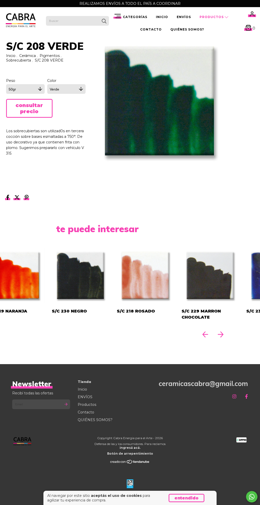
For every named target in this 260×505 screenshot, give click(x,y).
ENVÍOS (184, 17)
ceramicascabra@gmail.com (203, 383)
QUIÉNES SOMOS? (187, 29)
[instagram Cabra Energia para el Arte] (234, 396)
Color (51, 80)
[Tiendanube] (130, 463)
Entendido (186, 498)
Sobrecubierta (18, 60)
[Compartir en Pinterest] (26, 198)
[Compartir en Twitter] (17, 198)
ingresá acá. (130, 448)
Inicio (162, 17)
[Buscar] (104, 21)
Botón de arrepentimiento (130, 453)
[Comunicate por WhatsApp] (251, 496)
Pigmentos (50, 55)
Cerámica (27, 55)
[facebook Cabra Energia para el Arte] (246, 396)
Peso (10, 80)
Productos (212, 17)
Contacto (151, 29)
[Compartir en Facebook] (8, 198)
